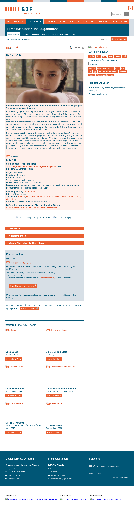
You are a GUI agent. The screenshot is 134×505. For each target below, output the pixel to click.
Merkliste (103, 40)
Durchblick (25, 34)
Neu (123, 68)
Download (101, 68)
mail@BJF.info (14, 478)
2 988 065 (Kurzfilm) (21, 263)
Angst (28, 196)
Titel (98, 56)
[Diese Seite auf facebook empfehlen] (83, 48)
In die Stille (97, 88)
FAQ (73, 34)
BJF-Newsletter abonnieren (108, 466)
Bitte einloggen (29, 308)
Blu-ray (92, 68)
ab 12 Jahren (29, 191)
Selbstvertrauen (67, 196)
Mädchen (55, 196)
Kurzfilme (45, 34)
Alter (110, 56)
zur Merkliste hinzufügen (23, 285)
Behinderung (38, 196)
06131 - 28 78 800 (58, 475)
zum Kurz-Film (14, 359)
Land (104, 56)
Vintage (123, 72)
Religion (23, 207)
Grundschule (51, 207)
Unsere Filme (35, 21)
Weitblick (35, 34)
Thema (117, 56)
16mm (110, 68)
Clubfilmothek (13, 34)
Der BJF (17, 21)
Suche (91, 56)
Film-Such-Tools (95, 473)
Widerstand (11, 199)
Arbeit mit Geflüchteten (108, 72)
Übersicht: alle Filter (104, 75)
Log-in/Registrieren (120, 40)
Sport (78, 196)
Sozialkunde (33, 207)
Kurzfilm (21, 196)
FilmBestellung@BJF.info (61, 478)
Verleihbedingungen (49, 277)
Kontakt (55, 34)
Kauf (117, 68)
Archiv (91, 75)
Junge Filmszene (77, 21)
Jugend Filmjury (119, 21)
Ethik (16, 207)
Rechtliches (64, 34)
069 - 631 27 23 (14, 475)
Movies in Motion (99, 21)
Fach (124, 56)
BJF (8, 39)
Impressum (116, 477)
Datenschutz (124, 477)
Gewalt (47, 196)
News (62, 21)
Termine (49, 21)
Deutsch (9, 207)
